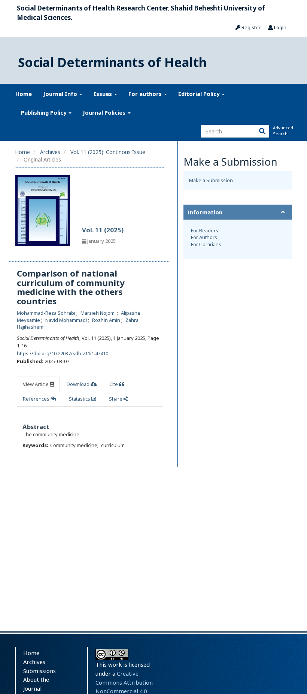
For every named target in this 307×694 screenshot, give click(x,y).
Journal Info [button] (61, 93)
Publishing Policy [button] (44, 112)
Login (279, 27)
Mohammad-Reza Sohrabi (46, 313)
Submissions (39, 671)
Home (23, 93)
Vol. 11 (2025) (103, 230)
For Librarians (206, 244)
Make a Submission (211, 180)
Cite (114, 384)
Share (116, 398)
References (37, 398)
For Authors (204, 237)
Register (250, 27)
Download (79, 384)
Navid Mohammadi (66, 320)
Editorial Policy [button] (199, 93)
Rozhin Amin (106, 320)
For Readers (204, 230)
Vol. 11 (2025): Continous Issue (107, 152)
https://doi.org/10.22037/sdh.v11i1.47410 (62, 353)
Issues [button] (103, 93)
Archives (50, 152)
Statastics (80, 398)
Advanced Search (282, 130)
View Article (36, 384)
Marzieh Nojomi (98, 313)
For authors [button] (145, 93)
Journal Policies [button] (105, 112)
